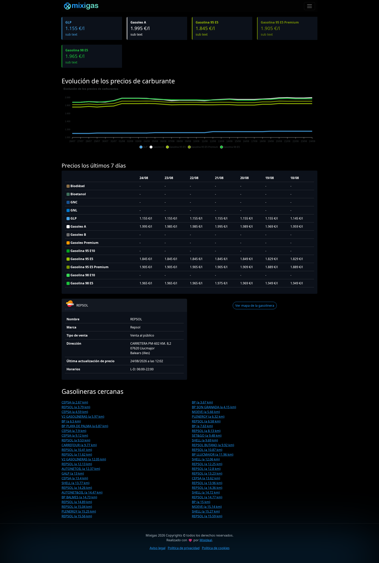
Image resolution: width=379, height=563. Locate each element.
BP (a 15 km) (201, 502)
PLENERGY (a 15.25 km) (79, 511)
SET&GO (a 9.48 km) (206, 435)
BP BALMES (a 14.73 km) (79, 497)
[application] (189, 118)
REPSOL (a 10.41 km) (77, 450)
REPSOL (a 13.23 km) (207, 473)
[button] (143, 147)
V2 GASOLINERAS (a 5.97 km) (83, 416)
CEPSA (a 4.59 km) (75, 412)
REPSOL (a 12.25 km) (207, 464)
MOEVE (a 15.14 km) (207, 507)
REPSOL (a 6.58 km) (206, 421)
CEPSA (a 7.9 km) (74, 431)
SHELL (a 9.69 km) (205, 440)
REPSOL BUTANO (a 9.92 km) (213, 445)
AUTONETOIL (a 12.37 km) (81, 469)
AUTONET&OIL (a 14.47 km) (82, 492)
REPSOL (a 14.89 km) (77, 502)
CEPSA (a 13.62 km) (206, 478)
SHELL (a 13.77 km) (75, 483)
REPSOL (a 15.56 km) (77, 516)
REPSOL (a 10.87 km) (207, 450)
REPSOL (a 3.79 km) (76, 407)
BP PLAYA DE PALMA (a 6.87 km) (85, 426)
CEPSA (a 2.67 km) (75, 402)
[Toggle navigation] (309, 6)
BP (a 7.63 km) (202, 426)
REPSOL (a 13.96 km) (207, 483)
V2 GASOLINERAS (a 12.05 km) (84, 459)
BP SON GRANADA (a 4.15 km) (214, 407)
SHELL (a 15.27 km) (206, 511)
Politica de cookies (216, 548)
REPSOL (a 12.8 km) (206, 469)
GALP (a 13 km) (73, 473)
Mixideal (206, 540)
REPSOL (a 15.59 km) (207, 516)
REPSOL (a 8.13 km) (206, 431)
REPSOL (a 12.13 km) (77, 464)
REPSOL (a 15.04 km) (77, 507)
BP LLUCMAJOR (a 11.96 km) (212, 454)
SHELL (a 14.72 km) (206, 492)
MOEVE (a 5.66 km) (206, 412)
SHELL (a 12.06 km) (206, 459)
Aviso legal (157, 548)
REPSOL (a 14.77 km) (207, 497)
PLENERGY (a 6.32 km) (208, 416)
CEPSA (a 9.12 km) (75, 435)
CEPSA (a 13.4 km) (75, 478)
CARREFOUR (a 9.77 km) (79, 445)
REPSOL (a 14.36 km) (207, 488)
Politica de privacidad (184, 548)
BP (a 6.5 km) (71, 421)
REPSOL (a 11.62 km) (77, 454)
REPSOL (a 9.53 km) (76, 440)
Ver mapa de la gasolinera (254, 305)
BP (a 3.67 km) (202, 402)
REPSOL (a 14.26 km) (77, 488)
